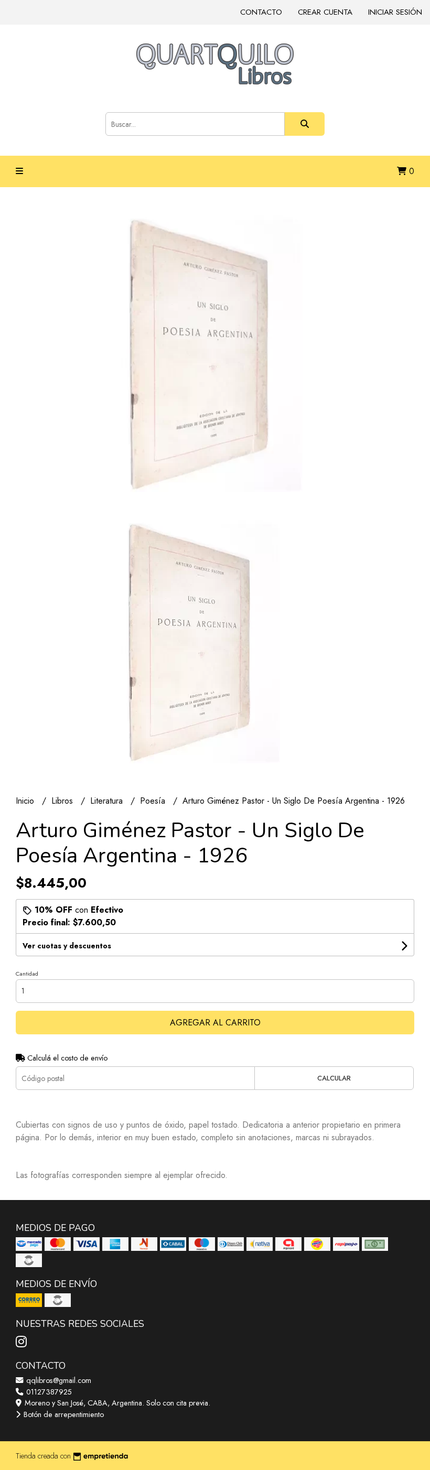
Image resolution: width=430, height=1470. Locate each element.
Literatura (107, 801)
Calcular (334, 1078)
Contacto (261, 12)
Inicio (26, 801)
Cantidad (27, 973)
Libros (63, 801)
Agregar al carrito (215, 1023)
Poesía (154, 801)
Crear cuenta (325, 12)
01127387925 (48, 1392)
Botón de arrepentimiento (63, 1414)
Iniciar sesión (395, 12)
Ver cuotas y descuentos (67, 946)
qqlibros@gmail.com (57, 1380)
